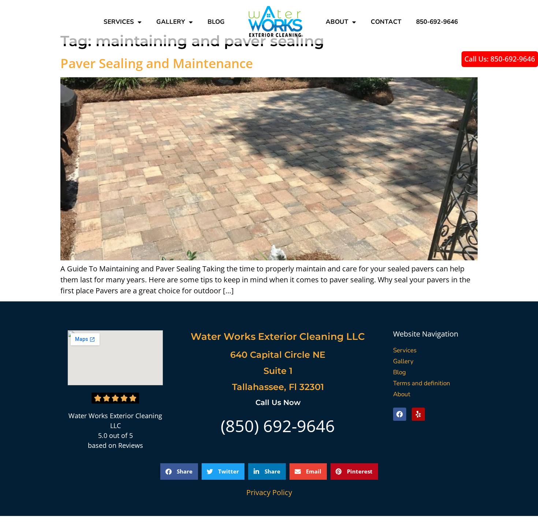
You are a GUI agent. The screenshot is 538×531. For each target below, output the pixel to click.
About (337, 22)
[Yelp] (418, 414)
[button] (179, 471)
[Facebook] (399, 414)
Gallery (170, 22)
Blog (216, 22)
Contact (386, 22)
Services (119, 22)
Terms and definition (421, 383)
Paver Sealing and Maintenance (156, 63)
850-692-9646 (437, 22)
